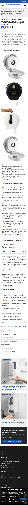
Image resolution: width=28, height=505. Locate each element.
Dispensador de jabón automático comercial (12, 451)
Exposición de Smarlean (7, 467)
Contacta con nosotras (6, 474)
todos (6, 10)
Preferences (18, 501)
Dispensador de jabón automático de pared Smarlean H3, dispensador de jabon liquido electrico (13, 387)
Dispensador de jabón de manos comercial (11, 453)
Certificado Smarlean (6, 469)
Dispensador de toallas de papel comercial (11, 454)
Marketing (25, 501)
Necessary (6, 501)
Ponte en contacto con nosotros (12, 441)
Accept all (23, 499)
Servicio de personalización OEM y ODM (10, 477)
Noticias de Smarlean (6, 463)
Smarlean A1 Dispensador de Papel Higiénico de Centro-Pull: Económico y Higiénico (16, 326)
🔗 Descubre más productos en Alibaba (12, 319)
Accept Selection (15, 499)
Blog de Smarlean (5, 465)
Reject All (7, 499)
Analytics (12, 501)
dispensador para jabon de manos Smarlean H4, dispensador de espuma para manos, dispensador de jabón (13, 422)
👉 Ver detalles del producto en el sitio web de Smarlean (14, 304)
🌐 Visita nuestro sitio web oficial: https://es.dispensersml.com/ (10, 309)
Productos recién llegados (16, 10)
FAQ (2, 475)
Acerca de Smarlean (6, 459)
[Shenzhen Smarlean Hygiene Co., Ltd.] (14, 5)
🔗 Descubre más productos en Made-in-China (14, 323)
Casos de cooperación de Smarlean (10, 461)
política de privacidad (6, 487)
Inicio (2, 10)
